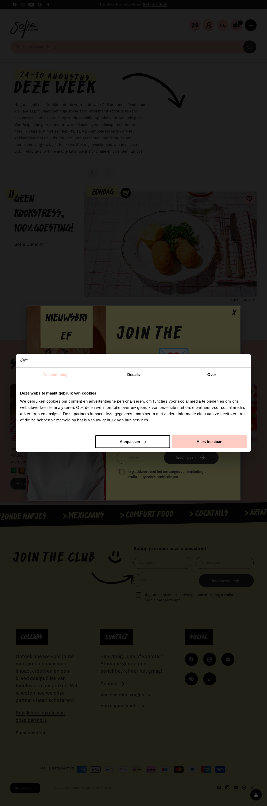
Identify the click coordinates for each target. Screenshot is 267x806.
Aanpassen (130, 441)
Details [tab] (133, 374)
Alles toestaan (209, 441)
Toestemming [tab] (55, 374)
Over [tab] (211, 374)
